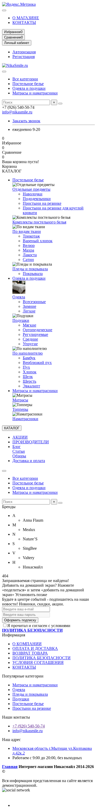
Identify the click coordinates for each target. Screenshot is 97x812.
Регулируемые (35, 334)
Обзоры (19, 456)
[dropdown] (4, 10)
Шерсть (29, 381)
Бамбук (29, 358)
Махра (28, 250)
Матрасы (20, 400)
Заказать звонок (26, 121)
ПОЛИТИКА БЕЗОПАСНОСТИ (41, 658)
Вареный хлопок (38, 241)
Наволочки (32, 194)
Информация (13, 635)
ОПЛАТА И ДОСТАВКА (35, 648)
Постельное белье (28, 83)
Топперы (20, 409)
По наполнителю (27, 353)
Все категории (25, 79)
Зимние (29, 306)
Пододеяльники (37, 198)
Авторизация (24, 52)
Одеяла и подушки (29, 88)
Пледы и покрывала (30, 269)
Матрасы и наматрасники (35, 93)
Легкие (29, 311)
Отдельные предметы (31, 189)
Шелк (28, 376)
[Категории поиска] (4, 71)
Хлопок (29, 372)
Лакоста (30, 255)
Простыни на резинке (42, 203)
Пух (26, 367)
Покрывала (33, 273)
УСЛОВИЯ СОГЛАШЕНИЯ (38, 662)
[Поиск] (60, 103)
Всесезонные (34, 301)
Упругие (30, 344)
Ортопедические (37, 330)
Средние (30, 339)
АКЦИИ (20, 437)
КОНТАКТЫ (24, 22)
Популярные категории (22, 676)
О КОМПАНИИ (27, 644)
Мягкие (29, 325)
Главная (10, 766)
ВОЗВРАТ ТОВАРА (30, 653)
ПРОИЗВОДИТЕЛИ (30, 442)
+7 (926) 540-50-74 (28, 726)
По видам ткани (26, 231)
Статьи (18, 451)
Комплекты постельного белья (39, 222)
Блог (16, 446)
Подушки (20, 320)
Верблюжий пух (37, 362)
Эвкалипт (31, 386)
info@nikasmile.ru (17, 112)
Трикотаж (31, 236)
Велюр (29, 245)
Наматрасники (25, 419)
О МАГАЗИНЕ (25, 18)
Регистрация (23, 56)
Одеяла (18, 297)
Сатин (28, 259)
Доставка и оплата (28, 460)
